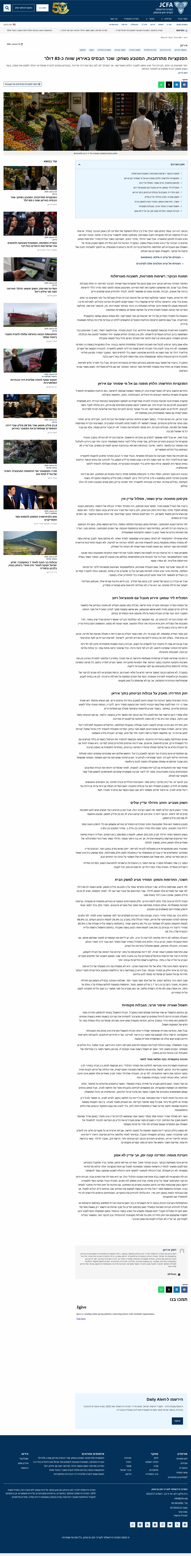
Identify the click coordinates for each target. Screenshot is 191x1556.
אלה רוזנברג (51, 341)
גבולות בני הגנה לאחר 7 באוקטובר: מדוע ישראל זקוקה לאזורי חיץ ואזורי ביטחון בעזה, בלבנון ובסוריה (32, 565)
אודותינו (167, 19)
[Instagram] (162, 1524)
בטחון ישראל (51, 468)
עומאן (91, 50)
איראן (184, 45)
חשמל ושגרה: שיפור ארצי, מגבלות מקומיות (159, 206)
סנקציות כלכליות (104, 50)
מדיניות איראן (165, 50)
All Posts (172, 1274)
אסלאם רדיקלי (51, 513)
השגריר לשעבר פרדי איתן (45, 524)
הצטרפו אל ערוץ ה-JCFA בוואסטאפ (161, 257)
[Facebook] (185, 1524)
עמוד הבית (183, 19)
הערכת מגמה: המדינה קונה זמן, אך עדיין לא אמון (156, 211)
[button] (184, 85)
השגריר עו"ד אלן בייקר (47, 250)
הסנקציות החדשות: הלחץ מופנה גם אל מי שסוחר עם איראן (151, 178)
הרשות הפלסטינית (49, 376)
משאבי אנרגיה (134, 50)
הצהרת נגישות (181, 1515)
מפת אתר (183, 1512)
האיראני (176, 231)
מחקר (151, 19)
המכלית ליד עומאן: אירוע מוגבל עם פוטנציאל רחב (156, 187)
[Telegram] (155, 1524)
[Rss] (147, 1524)
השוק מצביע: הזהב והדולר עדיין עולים (162, 197)
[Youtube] (170, 1524)
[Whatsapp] (132, 1524)
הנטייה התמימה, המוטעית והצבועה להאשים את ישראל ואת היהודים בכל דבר (32, 244)
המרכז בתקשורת (131, 19)
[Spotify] (140, 1524)
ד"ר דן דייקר (51, 572)
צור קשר (113, 19)
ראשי (186, 37)
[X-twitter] (177, 1524)
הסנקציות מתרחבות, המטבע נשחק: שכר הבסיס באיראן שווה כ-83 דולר (34, 199)
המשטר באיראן (180, 50)
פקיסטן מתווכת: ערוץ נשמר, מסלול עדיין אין (159, 183)
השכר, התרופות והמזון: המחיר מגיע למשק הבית (157, 202)
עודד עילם (52, 478)
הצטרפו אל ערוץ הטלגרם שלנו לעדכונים (158, 263)
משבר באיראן (120, 50)
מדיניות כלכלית (150, 50)
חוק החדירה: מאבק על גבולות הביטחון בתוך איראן (156, 192)
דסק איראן (183, 73)
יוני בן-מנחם (51, 387)
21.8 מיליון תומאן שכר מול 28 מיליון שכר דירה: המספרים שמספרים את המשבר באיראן (31, 427)
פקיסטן (82, 50)
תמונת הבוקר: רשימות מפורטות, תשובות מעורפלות (155, 173)
